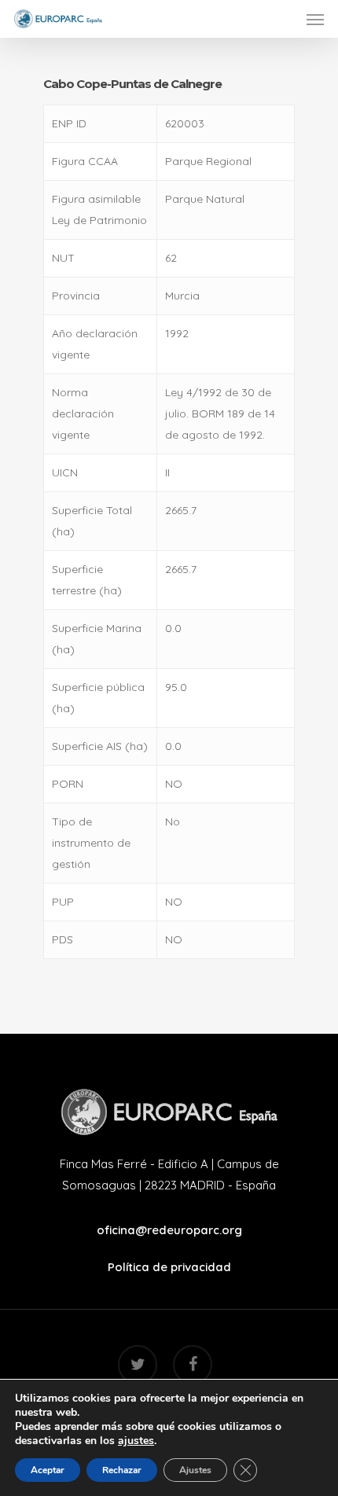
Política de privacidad (169, 1266)
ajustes (136, 1441)
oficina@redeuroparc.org (169, 1229)
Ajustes (195, 1470)
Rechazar (121, 1470)
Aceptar (47, 1470)
